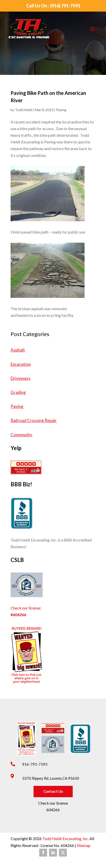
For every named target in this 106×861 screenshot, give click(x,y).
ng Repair (48, 420)
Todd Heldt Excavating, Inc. (65, 838)
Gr (13, 392)
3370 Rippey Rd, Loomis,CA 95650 (50, 778)
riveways (22, 378)
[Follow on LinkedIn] (53, 853)
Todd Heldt (24, 110)
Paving (61, 110)
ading (21, 392)
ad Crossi (30, 420)
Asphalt (18, 350)
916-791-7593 (34, 764)
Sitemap (83, 845)
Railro (16, 420)
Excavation (21, 364)
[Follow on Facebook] (43, 853)
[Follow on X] (63, 853)
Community (21, 434)
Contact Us (53, 791)
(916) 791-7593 (65, 5)
